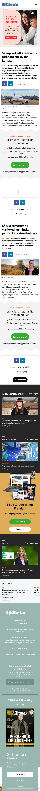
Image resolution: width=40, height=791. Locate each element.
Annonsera (31, 654)
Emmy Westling (21, 214)
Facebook (17, 704)
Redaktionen (10, 654)
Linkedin (23, 704)
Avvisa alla (20, 786)
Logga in (20, 529)
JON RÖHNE (20, 632)
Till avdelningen (31, 394)
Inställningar (20, 780)
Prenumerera (18, 165)
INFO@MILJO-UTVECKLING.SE (25, 643)
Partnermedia (20, 654)
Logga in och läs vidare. (28, 172)
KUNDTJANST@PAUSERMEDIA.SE (24, 640)
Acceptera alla (20, 775)
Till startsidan (20, 379)
